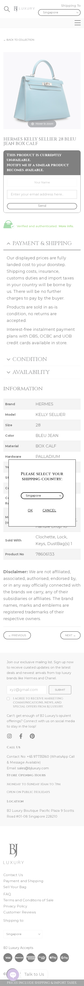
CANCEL (49, 510)
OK (30, 510)
